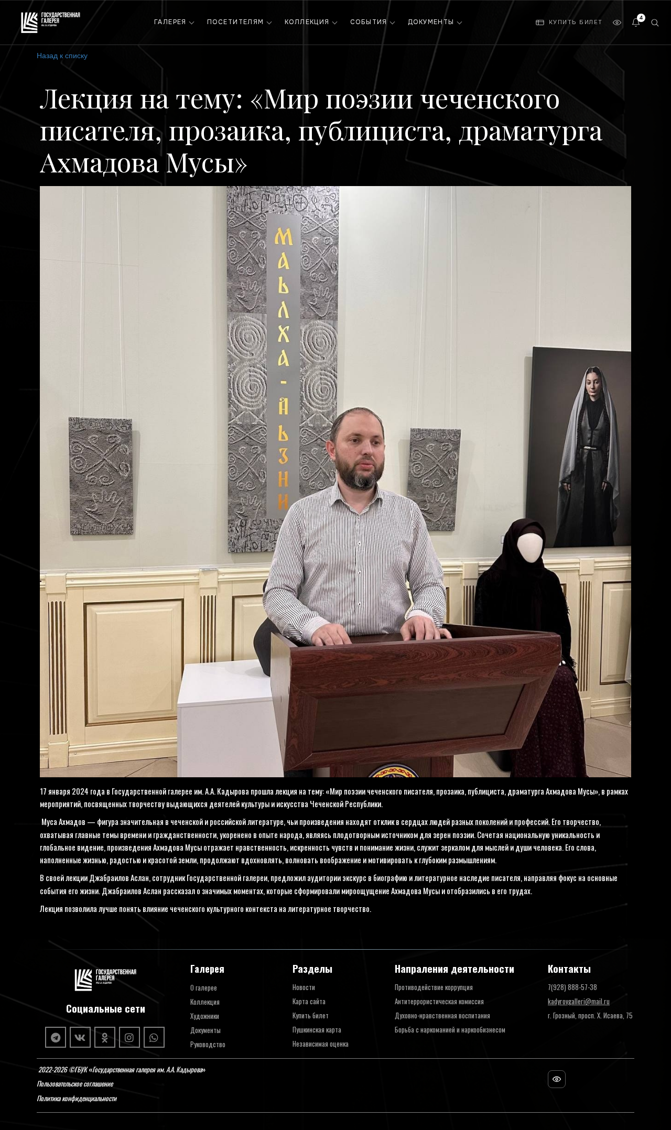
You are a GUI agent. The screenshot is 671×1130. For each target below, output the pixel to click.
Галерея (170, 22)
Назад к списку (62, 55)
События (368, 22)
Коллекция (307, 22)
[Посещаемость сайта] (557, 1079)
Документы (431, 22)
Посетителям (235, 22)
